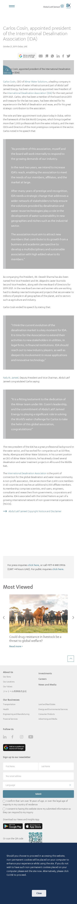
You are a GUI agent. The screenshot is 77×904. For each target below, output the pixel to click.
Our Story (7, 677)
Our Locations (9, 682)
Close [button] (39, 893)
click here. (58, 569)
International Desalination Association (27, 473)
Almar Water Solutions (36, 81)
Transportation (9, 704)
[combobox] (38, 785)
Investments (45, 673)
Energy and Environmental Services (53, 709)
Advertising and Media (47, 719)
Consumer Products (46, 714)
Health (6, 709)
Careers (42, 678)
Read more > (16, 646)
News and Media (47, 684)
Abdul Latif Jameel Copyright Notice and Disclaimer (35, 511)
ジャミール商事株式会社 (15, 691)
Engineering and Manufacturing (16, 714)
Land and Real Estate (46, 704)
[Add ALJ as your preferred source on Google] (27, 56)
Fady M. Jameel (10, 377)
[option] (38, 622)
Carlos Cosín (9, 81)
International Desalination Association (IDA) (29, 93)
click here (33, 564)
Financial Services (10, 719)
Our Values (7, 686)
